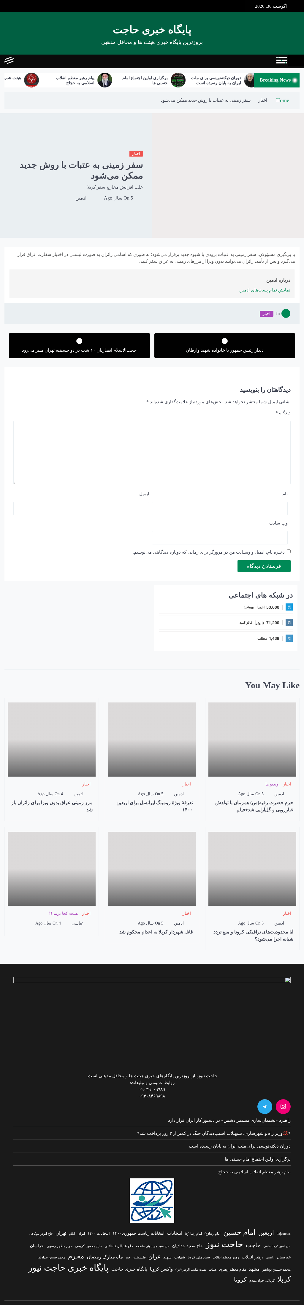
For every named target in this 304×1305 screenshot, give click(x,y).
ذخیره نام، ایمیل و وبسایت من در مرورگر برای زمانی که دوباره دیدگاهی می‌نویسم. (209, 552)
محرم (76, 1256)
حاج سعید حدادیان (187, 1245)
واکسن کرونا (161, 1269)
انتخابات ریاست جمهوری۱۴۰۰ (138, 1233)
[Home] (296, 60)
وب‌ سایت (278, 523)
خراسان (37, 1245)
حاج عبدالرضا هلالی (118, 1246)
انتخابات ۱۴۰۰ (99, 1233)
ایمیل (144, 493)
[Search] (21, 61)
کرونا (240, 1279)
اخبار (136, 153)
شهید (167, 1257)
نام (285, 493)
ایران (81, 1233)
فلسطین (139, 1257)
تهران (61, 1233)
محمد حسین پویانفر (276, 1269)
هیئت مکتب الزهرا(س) (190, 1269)
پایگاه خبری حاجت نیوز (68, 1267)
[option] (239, 80)
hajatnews (284, 1233)
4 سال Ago (50, 794)
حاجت (253, 1245)
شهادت (179, 1257)
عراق (154, 1256)
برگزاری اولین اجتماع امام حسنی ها (160, 80)
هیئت (212, 1269)
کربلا (284, 1279)
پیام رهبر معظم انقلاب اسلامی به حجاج (90, 80)
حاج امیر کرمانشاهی (277, 1246)
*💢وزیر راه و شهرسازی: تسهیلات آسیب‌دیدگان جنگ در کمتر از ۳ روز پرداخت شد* (214, 1133)
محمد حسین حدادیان (51, 1257)
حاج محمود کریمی (88, 1246)
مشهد (254, 1268)
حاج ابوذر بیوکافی (41, 1233)
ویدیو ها (271, 784)
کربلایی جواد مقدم (262, 1280)
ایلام (72, 1233)
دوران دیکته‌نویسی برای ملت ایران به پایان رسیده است (231, 80)
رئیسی (269, 1257)
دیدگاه (283, 412)
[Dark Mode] (35, 61)
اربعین (266, 1233)
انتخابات (174, 1233)
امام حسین (239, 1232)
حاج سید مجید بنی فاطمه (153, 1246)
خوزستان (284, 1257)
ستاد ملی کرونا (199, 1257)
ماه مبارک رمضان (105, 1257)
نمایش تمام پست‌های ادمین (264, 290)
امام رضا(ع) (213, 1233)
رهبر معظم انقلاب (226, 1257)
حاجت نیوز (224, 1244)
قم (128, 1257)
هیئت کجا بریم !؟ (63, 913)
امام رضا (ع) (193, 1233)
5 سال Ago (118, 197)
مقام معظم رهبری (232, 1269)
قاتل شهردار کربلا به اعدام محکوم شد (156, 931)
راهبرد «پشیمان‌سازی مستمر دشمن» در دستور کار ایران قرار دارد (229, 1120)
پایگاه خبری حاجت (152, 30)
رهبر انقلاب (252, 1257)
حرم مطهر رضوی (59, 1246)
